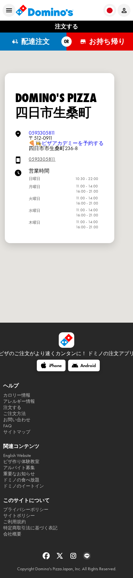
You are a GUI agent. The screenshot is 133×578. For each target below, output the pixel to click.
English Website (17, 455)
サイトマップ (16, 432)
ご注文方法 (14, 413)
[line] (87, 558)
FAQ (7, 426)
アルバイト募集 (19, 467)
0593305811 (42, 133)
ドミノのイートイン (23, 486)
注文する (12, 407)
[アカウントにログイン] (124, 10)
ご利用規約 (14, 522)
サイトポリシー (19, 515)
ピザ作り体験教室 (21, 461)
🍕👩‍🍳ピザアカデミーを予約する (66, 143)
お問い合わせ (16, 419)
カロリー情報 (16, 395)
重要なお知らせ (19, 474)
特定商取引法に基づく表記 (30, 528)
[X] (60, 558)
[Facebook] (47, 558)
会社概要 (12, 534)
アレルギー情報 (19, 401)
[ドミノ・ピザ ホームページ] (44, 10)
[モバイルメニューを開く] (9, 10)
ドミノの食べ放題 (21, 480)
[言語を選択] (109, 10)
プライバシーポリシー (25, 509)
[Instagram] (74, 558)
